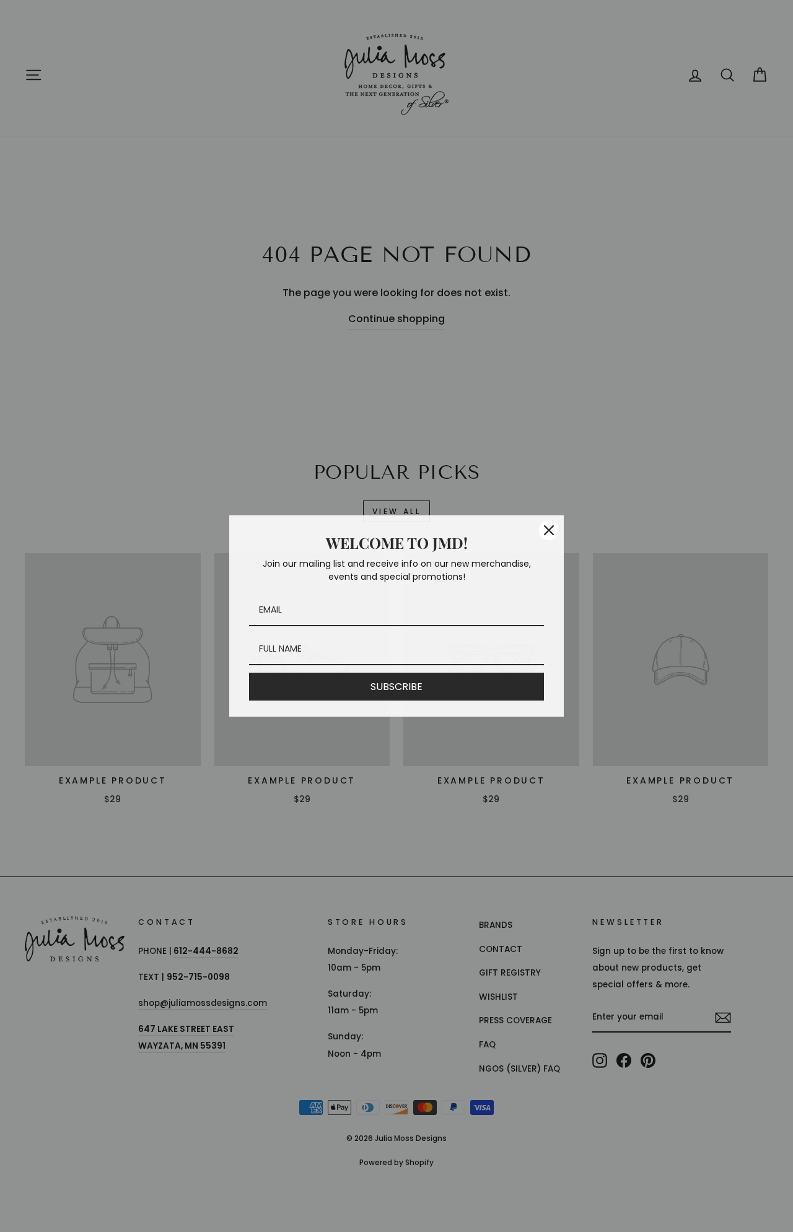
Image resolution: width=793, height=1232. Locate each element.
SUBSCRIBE (396, 686)
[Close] (549, 530)
